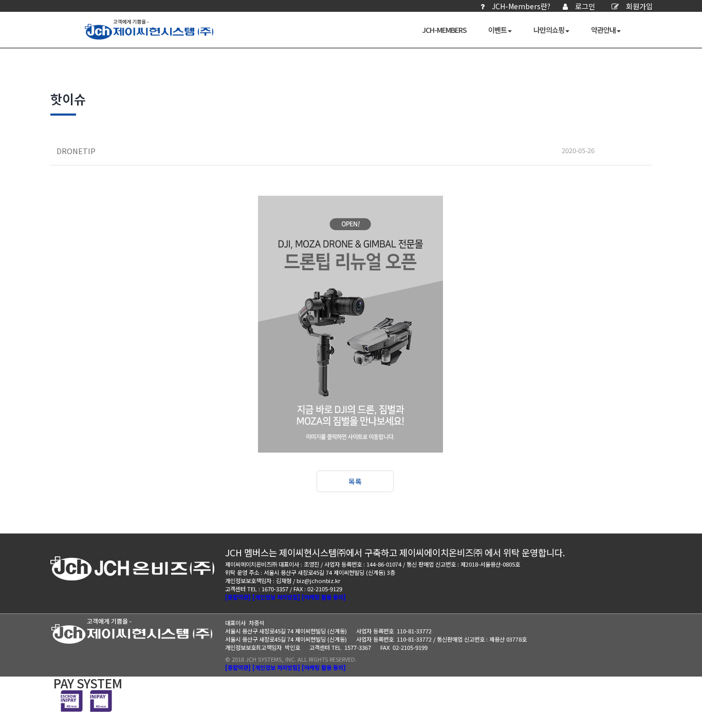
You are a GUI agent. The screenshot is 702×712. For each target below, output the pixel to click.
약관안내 (603, 30)
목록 (355, 481)
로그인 (585, 6)
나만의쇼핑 (548, 30)
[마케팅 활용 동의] (324, 597)
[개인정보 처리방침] (276, 597)
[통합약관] (238, 597)
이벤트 (497, 30)
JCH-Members (444, 30)
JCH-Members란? (521, 6)
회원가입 (639, 6)
